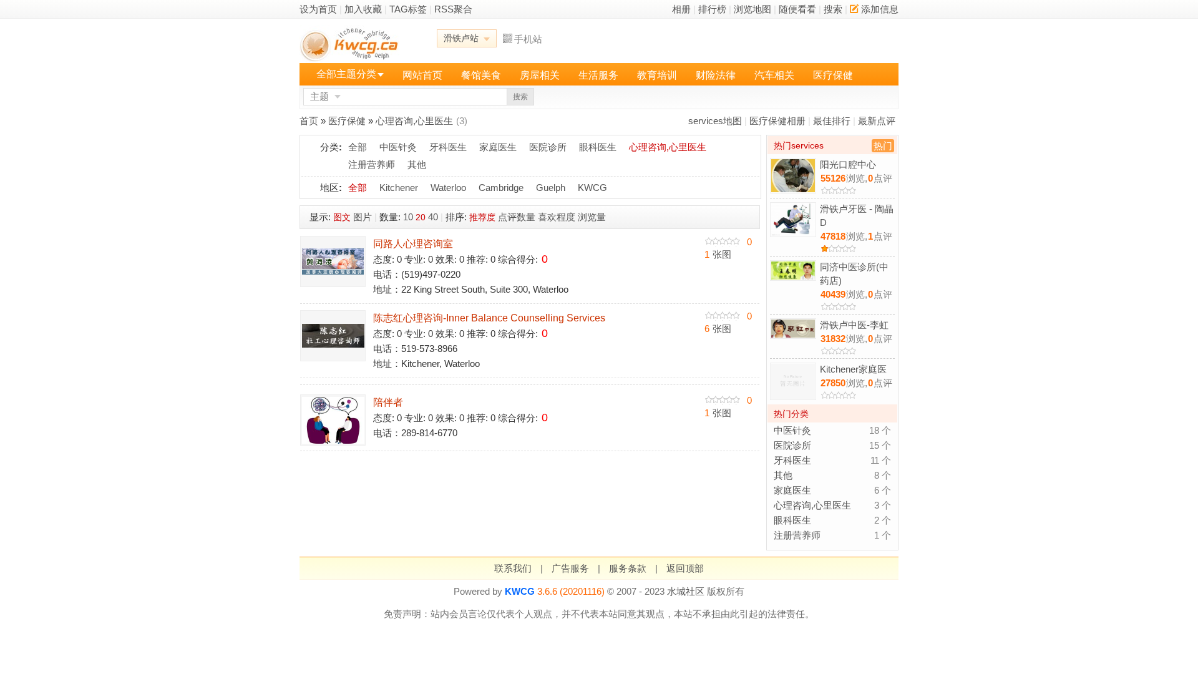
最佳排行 (831, 120)
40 (433, 217)
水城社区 (685, 591)
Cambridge (501, 187)
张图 (717, 254)
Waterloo (448, 187)
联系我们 (513, 568)
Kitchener (398, 187)
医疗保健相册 (777, 120)
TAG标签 (408, 9)
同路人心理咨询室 (413, 243)
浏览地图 (752, 9)
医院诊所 (548, 147)
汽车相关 (774, 75)
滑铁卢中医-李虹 (854, 325)
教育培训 (657, 75)
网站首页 (422, 75)
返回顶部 (685, 568)
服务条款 (627, 568)
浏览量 (592, 217)
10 (408, 217)
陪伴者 (388, 402)
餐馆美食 (481, 75)
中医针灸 (398, 147)
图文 (342, 217)
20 (421, 217)
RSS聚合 (453, 9)
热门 (883, 145)
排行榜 (712, 9)
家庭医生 (498, 147)
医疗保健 (833, 75)
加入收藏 (363, 9)
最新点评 (876, 120)
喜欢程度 (556, 217)
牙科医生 (448, 147)
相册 (681, 9)
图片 (362, 217)
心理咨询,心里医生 (414, 120)
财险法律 (716, 75)
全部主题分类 (346, 74)
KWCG (592, 187)
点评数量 (516, 217)
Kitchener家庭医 (853, 369)
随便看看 (797, 9)
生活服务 (598, 75)
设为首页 (318, 9)
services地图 (715, 120)
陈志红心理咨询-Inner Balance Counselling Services (489, 318)
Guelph (550, 187)
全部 (357, 147)
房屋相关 (540, 75)
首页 (309, 120)
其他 (416, 164)
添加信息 (879, 9)
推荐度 (482, 217)
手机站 (528, 39)
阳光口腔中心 (848, 164)
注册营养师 (371, 164)
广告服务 (570, 568)
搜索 (833, 9)
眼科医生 (597, 147)
